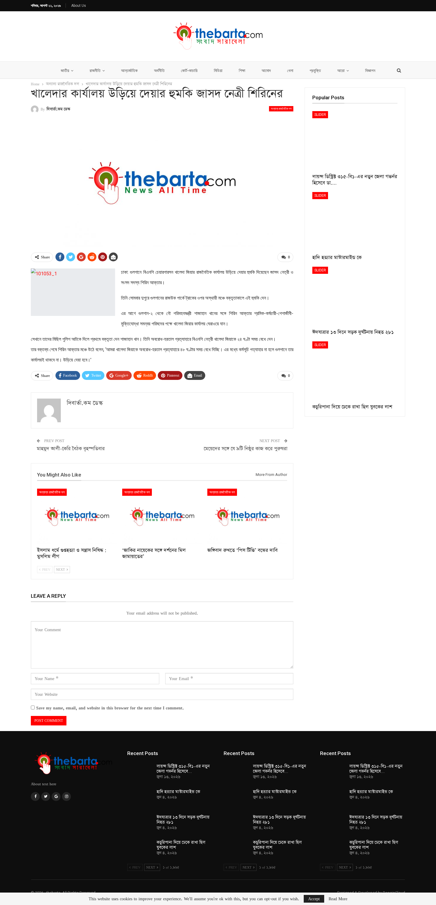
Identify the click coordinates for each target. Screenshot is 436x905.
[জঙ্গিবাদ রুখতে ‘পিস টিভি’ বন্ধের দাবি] (247, 516)
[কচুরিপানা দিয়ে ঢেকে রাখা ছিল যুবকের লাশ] (354, 371)
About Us (78, 6)
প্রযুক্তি (315, 70)
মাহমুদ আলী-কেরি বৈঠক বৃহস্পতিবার (71, 448)
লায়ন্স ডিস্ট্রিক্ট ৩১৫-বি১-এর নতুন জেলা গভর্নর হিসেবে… (183, 768)
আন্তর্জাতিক (129, 70)
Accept (314, 899)
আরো (341, 70)
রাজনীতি (95, 70)
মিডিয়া (218, 70)
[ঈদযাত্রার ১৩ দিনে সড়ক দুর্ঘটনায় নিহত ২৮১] (354, 296)
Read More (338, 899)
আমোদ (266, 70)
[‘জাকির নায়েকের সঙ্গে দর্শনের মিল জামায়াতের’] (162, 516)
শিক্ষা (242, 70)
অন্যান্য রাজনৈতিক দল (281, 108)
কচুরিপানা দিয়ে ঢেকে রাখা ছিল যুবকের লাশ (181, 845)
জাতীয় (65, 70)
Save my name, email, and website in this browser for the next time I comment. (110, 708)
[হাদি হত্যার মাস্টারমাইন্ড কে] (354, 222)
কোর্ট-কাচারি (189, 70)
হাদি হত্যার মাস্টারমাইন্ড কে (178, 792)
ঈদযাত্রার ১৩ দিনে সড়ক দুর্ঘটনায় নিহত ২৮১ (183, 819)
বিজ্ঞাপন (370, 70)
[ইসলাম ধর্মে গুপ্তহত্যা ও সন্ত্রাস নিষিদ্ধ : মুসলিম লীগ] (77, 516)
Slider (320, 115)
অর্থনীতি (159, 70)
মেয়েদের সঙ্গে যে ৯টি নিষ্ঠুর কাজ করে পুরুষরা (245, 448)
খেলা (290, 70)
